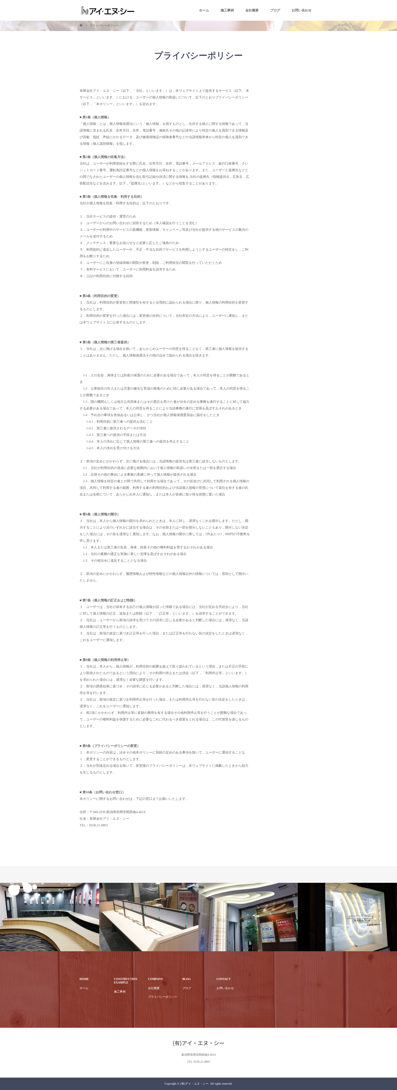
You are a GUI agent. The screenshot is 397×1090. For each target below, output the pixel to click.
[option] (49, 917)
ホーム (204, 10)
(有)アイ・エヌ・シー (199, 1043)
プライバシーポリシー (162, 996)
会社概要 (252, 10)
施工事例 (227, 10)
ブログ (275, 10)
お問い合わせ (302, 10)
